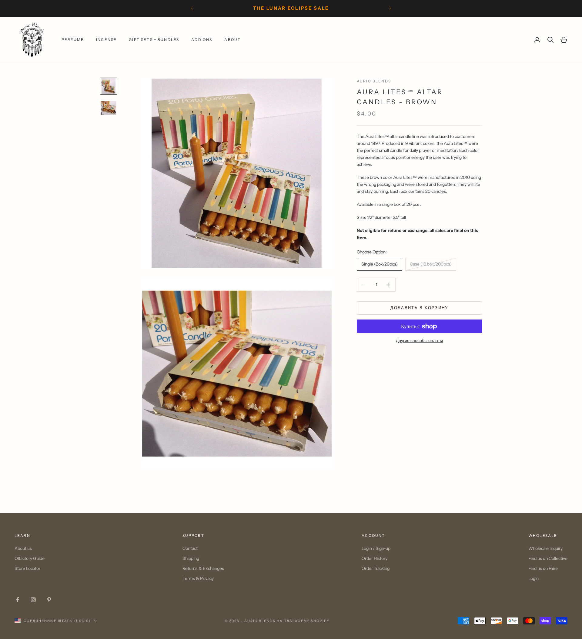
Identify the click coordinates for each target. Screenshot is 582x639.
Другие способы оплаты (419, 340)
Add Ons (201, 39)
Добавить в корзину (419, 308)
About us (23, 548)
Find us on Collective (547, 558)
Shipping (190, 558)
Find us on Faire (543, 568)
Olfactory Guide (30, 558)
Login (533, 578)
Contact (190, 548)
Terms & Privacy (198, 578)
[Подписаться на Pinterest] (49, 600)
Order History (374, 558)
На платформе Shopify (303, 621)
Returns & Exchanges (203, 568)
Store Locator (27, 568)
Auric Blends (374, 81)
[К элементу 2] (108, 107)
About (232, 39)
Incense (106, 39)
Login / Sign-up (376, 548)
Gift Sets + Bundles (154, 39)
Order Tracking (376, 568)
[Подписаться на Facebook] (18, 600)
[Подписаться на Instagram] (33, 600)
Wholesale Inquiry (545, 548)
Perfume (73, 39)
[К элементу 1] (108, 86)
